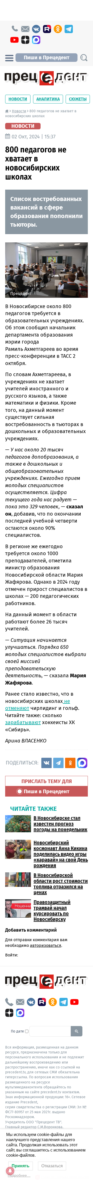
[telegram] (69, 29)
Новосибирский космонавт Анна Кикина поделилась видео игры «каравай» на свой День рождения (61, 854)
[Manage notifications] (10, 1171)
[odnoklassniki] (58, 29)
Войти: (11, 955)
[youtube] (14, 40)
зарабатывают (23, 722)
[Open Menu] (9, 57)
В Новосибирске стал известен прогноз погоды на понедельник (60, 824)
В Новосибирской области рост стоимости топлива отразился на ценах (61, 883)
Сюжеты (78, 98)
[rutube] (47, 29)
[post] (25, 29)
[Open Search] (84, 57)
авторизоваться (45, 945)
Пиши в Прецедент (46, 57)
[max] (36, 40)
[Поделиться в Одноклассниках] (70, 763)
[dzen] (25, 40)
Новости (18, 98)
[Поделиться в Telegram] (58, 763)
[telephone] (14, 29)
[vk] (36, 29)
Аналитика (48, 98)
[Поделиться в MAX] (82, 763)
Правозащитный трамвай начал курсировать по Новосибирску (52, 910)
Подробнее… (19, 1175)
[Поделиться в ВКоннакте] (46, 763)
